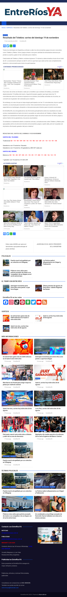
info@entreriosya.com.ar (10, 533)
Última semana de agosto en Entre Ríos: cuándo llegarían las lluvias (52, 287)
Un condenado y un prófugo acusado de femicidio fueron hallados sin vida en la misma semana (48, 516)
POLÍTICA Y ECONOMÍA (40, 430)
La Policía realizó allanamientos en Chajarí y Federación (52, 262)
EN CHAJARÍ (38, 486)
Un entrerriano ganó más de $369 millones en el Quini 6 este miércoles (20, 317)
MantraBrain (42, 594)
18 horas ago (7, 464)
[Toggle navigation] (8, 23)
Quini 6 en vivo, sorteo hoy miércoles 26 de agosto (19, 327)
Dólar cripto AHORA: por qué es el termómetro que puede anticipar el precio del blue (16, 246)
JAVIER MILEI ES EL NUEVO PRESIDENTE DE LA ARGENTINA (49, 245)
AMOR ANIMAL (6, 378)
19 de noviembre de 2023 (10, 41)
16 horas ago (40, 361)
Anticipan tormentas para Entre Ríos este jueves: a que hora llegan (20, 287)
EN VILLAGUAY (6, 456)
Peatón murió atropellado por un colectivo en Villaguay (21, 261)
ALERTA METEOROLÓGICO (41, 352)
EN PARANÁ (13, 378)
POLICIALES (13, 456)
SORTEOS (5, 35)
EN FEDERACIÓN (45, 486)
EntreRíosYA (23, 41)
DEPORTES (5, 430)
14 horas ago (7, 361)
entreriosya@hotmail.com (10, 587)
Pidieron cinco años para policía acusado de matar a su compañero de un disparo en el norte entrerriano (21, 273)
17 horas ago (40, 387)
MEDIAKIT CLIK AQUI (8, 542)
